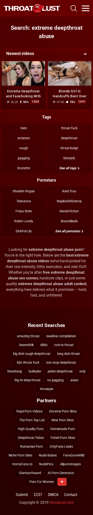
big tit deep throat (27, 380)
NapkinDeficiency (69, 201)
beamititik (26, 345)
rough (23, 148)
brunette (23, 168)
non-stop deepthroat (61, 362)
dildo (43, 345)
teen (24, 128)
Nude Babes (48, 455)
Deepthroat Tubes (31, 438)
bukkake (35, 371)
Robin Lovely (23, 221)
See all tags (68, 168)
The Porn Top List (32, 420)
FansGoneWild (73, 455)
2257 (38, 494)
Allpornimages (70, 464)
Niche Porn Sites (20, 455)
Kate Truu (69, 191)
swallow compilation (61, 336)
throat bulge (69, 148)
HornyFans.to (22, 464)
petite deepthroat (60, 371)
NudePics (46, 464)
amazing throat (28, 336)
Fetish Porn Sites (63, 438)
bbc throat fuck (28, 362)
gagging (24, 158)
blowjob (69, 158)
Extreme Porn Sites (63, 411)
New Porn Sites (63, 420)
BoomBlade (69, 221)
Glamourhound (30, 473)
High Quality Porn (31, 429)
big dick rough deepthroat (32, 354)
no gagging (55, 380)
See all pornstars (68, 231)
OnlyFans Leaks (61, 446)
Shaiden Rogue (24, 191)
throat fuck (69, 128)
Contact (70, 494)
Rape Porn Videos (29, 411)
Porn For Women (41, 482)
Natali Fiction (69, 211)
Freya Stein (24, 211)
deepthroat (69, 138)
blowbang (14, 371)
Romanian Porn (31, 446)
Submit (22, 494)
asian (74, 380)
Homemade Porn (62, 429)
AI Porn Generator (61, 473)
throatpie (46, 389)
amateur (23, 138)
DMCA (53, 494)
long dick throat (68, 354)
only (82, 371)
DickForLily (24, 231)
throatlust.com (62, 502)
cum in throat (64, 345)
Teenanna (23, 201)
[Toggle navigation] (85, 8)
